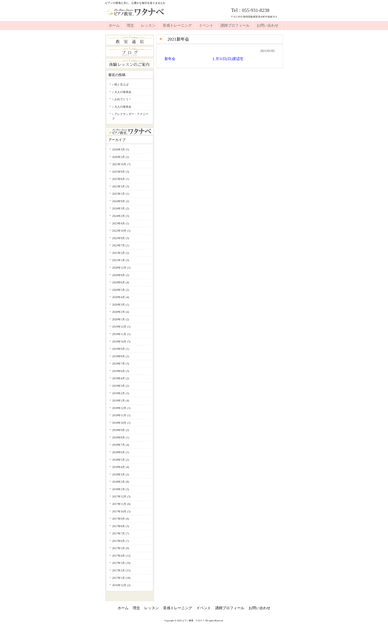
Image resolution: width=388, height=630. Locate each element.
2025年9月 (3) (120, 171)
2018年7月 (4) (120, 444)
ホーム (123, 608)
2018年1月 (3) (120, 489)
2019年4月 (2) (120, 378)
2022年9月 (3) (120, 238)
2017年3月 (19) (121, 563)
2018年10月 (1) (121, 422)
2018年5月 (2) (120, 459)
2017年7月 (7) (120, 533)
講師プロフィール (229, 608)
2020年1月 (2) (120, 319)
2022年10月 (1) (121, 230)
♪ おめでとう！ (121, 99)
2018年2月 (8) (120, 481)
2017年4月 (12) (121, 555)
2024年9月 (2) (120, 201)
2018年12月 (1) (121, 408)
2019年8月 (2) (120, 356)
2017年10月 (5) (121, 511)
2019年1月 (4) (120, 400)
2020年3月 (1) (120, 304)
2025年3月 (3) (120, 186)
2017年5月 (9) (120, 548)
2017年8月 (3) (120, 526)
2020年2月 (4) (120, 311)
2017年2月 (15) (121, 570)
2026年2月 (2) (120, 157)
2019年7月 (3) (120, 363)
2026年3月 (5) (120, 149)
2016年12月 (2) (121, 585)
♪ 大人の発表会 (121, 92)
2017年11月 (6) (121, 504)
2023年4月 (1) (120, 223)
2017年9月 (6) (120, 518)
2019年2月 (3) (120, 393)
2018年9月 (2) (120, 430)
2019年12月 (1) (121, 326)
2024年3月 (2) (120, 208)
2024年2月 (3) (120, 216)
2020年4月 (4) (120, 297)
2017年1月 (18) (121, 578)
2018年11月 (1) (121, 415)
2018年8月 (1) (120, 437)
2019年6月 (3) (120, 371)
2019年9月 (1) (120, 348)
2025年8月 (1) (120, 179)
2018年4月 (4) (120, 467)
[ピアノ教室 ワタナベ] (136, 14)
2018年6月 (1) (120, 452)
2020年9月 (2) (120, 275)
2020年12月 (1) (121, 267)
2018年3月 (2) (120, 474)
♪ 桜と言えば (120, 84)
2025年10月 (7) (121, 164)
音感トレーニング (177, 608)
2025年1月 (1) (120, 193)
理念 (136, 608)
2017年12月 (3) (121, 496)
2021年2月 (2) (120, 253)
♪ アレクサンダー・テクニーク (130, 116)
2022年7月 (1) (120, 245)
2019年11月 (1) (121, 334)
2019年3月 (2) (120, 385)
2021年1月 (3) (120, 260)
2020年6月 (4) (120, 282)
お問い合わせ (259, 608)
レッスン (151, 608)
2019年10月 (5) (121, 341)
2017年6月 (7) (120, 541)
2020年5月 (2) (120, 289)
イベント (203, 608)
